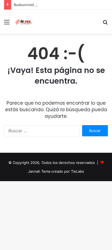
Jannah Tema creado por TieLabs (56, 171)
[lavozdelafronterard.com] (24, 22)
